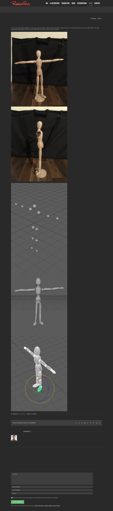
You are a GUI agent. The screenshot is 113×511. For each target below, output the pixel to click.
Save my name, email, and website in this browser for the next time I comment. (35, 497)
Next (99, 18)
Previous (93, 18)
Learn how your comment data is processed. (47, 505)
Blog (29, 414)
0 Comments (33, 414)
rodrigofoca (15, 414)
